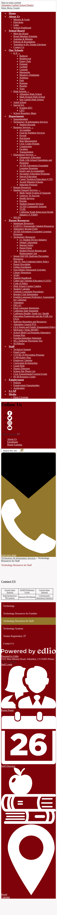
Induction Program (28, 184)
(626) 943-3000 (8, 661)
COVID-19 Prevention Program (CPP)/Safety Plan (28, 356)
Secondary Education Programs (34, 173)
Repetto (23, 86)
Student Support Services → (27, 190)
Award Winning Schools (31, 182)
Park (21, 80)
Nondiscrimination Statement (27, 338)
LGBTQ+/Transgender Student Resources (33, 226)
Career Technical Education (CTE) (36, 179)
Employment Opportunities (26, 385)
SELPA (17, 217)
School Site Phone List (24, 371)
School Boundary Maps (24, 113)
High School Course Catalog (27, 286)
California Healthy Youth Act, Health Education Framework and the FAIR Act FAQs (32, 316)
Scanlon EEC (26, 107)
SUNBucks (18, 343)
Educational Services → (24, 154)
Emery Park (25, 61)
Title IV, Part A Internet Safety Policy (31, 261)
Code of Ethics (20, 283)
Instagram (9, 422)
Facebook (9, 413)
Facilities (23, 149)
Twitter (9, 418)
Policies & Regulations (24, 42)
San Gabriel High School (31, 99)
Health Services (27, 198)
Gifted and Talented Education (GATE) (32, 280)
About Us (12, 439)
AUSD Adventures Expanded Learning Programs (33, 167)
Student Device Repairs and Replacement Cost (32, 252)
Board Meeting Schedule (25, 36)
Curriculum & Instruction (25, 363)
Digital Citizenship (28, 242)
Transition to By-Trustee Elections (29, 44)
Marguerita (24, 72)
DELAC (17, 305)
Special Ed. (18, 105)
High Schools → (21, 91)
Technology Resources (24, 237)
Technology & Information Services (30, 122)
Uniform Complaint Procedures (28, 291)
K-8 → (16, 53)
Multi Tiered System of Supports (35, 193)
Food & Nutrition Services (32, 133)
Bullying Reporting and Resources (30, 321)
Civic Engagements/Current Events (30, 374)
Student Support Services (31, 204)
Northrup (23, 77)
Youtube (9, 427)
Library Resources (22, 272)
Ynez (22, 88)
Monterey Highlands (29, 75)
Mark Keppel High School (32, 97)
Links (16, 25)
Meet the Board (20, 33)
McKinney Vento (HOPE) (26, 330)
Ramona (23, 83)
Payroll (22, 135)
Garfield (23, 67)
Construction (25, 146)
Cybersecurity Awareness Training (44, 597)
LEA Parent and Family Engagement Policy (34, 327)
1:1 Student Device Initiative (33, 239)
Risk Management (28, 141)
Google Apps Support (10, 591)
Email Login (19, 352)
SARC (16, 275)
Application (19, 388)
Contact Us (18, 47)
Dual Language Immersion (26, 308)
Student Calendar (21, 289)
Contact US (8, 581)
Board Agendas (14, 444)
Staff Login (6, 664)
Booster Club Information (25, 294)
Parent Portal (25, 248)
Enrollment (12, 442)
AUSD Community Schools (33, 206)
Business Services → (23, 127)
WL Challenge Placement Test (27, 340)
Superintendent (20, 119)
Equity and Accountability (32, 171)
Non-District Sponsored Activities (29, 269)
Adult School (19, 102)
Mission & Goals (21, 19)
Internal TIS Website (27, 597)
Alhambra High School (30, 94)
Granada (23, 69)
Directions (18, 22)
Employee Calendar (22, 360)
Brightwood (25, 58)
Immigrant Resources (23, 223)
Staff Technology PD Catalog (10, 597)
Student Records (27, 124)
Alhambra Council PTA (24, 324)
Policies (17, 382)
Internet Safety (26, 245)
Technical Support (22, 349)
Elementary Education (30, 157)
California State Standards (25, 310)
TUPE (22, 209)
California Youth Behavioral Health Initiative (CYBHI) (36, 213)
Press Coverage (20, 397)
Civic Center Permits (29, 143)
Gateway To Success (29, 195)
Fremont (23, 64)
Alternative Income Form (25, 229)
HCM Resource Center (24, 376)
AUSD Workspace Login (27, 591)
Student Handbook (22, 278)
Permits (23, 201)
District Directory (21, 368)
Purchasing (24, 138)
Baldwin (23, 56)
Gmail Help (19, 366)
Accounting (25, 130)
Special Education (28, 176)
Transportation (26, 152)
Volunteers (18, 302)
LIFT (22, 110)
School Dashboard (22, 27)
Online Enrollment (22, 267)
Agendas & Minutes (23, 39)
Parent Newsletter (21, 264)
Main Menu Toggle (10, 8)
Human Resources (22, 187)
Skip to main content (11, 2)
